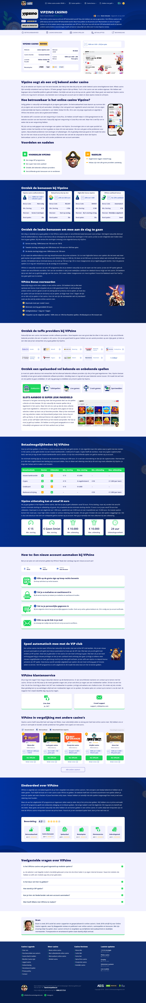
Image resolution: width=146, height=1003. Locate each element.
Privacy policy (26, 971)
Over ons (25, 950)
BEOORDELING (119, 33)
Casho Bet (78, 953)
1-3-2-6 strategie (106, 950)
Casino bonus (91, 3)
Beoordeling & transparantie (117, 730)
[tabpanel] (73, 412)
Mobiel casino (53, 959)
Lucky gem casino (52, 745)
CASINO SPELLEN (78, 33)
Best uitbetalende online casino (59, 953)
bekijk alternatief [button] (29, 26)
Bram (37, 920)
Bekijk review (29, 762)
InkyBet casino (94, 745)
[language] (119, 3)
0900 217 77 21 (61, 990)
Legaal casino (26, 962)
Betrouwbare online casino (57, 956)
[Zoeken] (123, 3)
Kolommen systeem (107, 964)
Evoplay (103, 959)
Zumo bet (78, 956)
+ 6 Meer (113, 358)
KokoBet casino (80, 965)
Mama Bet (30, 745)
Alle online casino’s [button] (73, 769)
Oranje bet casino (73, 745)
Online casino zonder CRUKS (56, 3)
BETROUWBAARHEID (31, 33)
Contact (24, 974)
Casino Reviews (49, 16)
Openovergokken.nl (50, 987)
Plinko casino (105, 955)
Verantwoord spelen (28, 968)
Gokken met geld (107, 3)
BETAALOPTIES (99, 33)
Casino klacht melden (29, 956)
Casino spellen (75, 3)
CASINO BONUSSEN (55, 33)
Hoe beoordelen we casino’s (31, 953)
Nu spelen (31, 758)
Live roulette (105, 969)
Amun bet (115, 745)
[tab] (32, 388)
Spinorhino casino (81, 959)
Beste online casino (55, 950)
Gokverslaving (26, 965)
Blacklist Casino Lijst (28, 959)
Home (42, 16)
